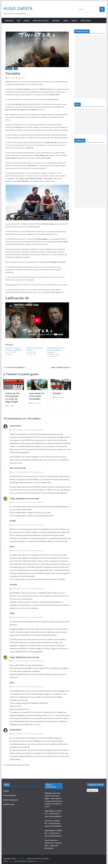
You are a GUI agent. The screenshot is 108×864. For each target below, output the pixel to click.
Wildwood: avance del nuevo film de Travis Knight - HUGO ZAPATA (53, 795)
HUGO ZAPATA (17, 8)
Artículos (9, 68)
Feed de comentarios (10, 800)
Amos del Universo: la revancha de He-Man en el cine (53, 803)
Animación (9, 21)
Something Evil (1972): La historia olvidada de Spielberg (56, 350)
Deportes (56, 21)
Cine (18, 21)
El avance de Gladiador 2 (15, 367)
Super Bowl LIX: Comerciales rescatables (36, 396)
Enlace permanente (37, 430)
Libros (65, 21)
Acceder (6, 791)
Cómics (26, 21)
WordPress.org (8, 804)
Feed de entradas (9, 795)
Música (74, 21)
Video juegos (85, 21)
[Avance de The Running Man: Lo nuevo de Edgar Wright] (13, 380)
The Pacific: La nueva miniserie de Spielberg (13, 349)
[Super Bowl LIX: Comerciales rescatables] (37, 380)
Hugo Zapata (21, 78)
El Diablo (57, 393)
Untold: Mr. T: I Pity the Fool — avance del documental (53, 813)
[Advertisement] (90, 66)
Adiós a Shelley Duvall (60, 367)
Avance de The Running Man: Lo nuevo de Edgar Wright (12, 397)
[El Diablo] (61, 380)
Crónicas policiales (41, 21)
